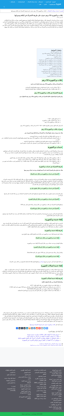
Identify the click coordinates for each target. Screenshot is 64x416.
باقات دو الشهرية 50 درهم (56, 52)
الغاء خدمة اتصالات (54, 345)
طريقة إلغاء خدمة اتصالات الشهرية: (54, 76)
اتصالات (59, 345)
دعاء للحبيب (12, 372)
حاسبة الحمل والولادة (10, 370)
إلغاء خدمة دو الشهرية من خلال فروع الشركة (52, 72)
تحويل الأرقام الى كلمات (56, 402)
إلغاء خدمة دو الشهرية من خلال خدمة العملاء (52, 69)
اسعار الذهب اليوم (11, 374)
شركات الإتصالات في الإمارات (45, 343)
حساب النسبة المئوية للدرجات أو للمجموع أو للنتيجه (25, 392)
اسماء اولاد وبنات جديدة (9, 378)
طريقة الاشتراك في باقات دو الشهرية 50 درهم (51, 53)
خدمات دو (37, 345)
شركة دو (42, 261)
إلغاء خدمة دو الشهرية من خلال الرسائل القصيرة (51, 71)
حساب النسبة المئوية (26, 388)
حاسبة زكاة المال (42, 376)
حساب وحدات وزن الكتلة (40, 398)
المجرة (61, 11)
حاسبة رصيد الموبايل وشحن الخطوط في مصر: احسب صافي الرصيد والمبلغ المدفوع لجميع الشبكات (55, 373)
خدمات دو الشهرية (57, 56)
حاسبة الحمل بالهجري (26, 370)
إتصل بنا (13, 386)
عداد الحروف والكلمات (56, 404)
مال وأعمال (13, 1)
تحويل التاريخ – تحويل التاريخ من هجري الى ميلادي (57, 394)
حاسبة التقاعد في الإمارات (40, 370)
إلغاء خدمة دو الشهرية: (56, 66)
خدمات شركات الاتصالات (32, 1)
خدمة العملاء (32, 345)
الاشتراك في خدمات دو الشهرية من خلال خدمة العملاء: (50, 60)
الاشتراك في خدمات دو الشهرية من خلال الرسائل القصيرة (49, 63)
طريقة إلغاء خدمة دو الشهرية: (55, 68)
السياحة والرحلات (21, 1)
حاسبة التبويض (27, 372)
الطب (40, 4)
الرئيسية (54, 1)
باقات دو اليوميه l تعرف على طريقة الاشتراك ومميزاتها (42, 324)
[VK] (32, 328)
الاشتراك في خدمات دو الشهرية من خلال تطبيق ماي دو (50, 61)
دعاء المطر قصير (11, 382)
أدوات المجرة (48, 1)
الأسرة (45, 4)
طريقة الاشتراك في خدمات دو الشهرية (53, 58)
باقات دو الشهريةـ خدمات (45, 345)
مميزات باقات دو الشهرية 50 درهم (54, 55)
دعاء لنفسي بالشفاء (10, 380)
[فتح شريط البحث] (4, 7)
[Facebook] (47, 328)
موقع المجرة (33, 414)
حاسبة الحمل (28, 374)
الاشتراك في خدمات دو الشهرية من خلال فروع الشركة (50, 64)
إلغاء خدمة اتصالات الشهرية (55, 74)
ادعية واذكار (40, 1)
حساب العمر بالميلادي (56, 383)
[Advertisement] (32, 38)
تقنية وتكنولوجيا (52, 4)
